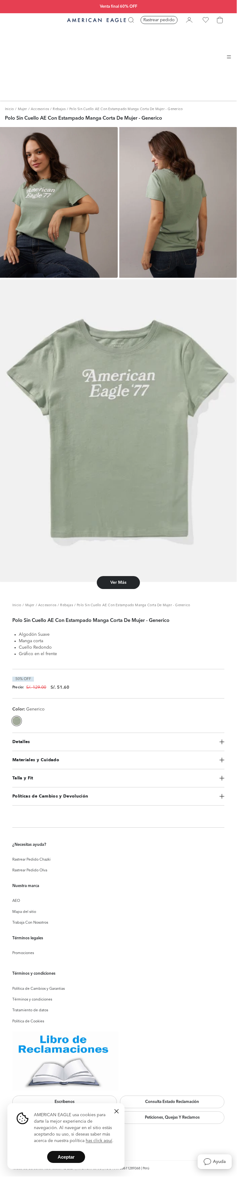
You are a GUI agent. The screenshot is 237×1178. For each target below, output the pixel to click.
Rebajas (59, 109)
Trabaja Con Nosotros (30, 923)
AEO (16, 901)
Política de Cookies (28, 1021)
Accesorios (40, 109)
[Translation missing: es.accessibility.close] (116, 1111)
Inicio (9, 109)
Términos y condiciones (32, 999)
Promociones (23, 953)
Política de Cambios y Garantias (38, 989)
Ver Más (118, 582)
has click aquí (99, 1141)
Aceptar (66, 1157)
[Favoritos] (205, 20)
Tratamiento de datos (30, 1010)
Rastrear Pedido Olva (29, 870)
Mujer (22, 109)
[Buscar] (131, 20)
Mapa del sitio (24, 912)
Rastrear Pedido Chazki (31, 860)
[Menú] (229, 57)
